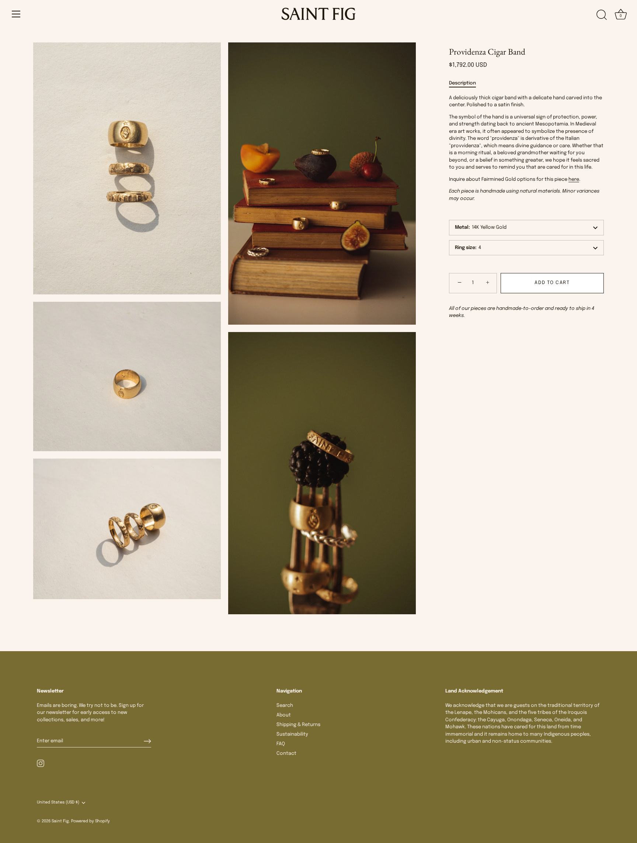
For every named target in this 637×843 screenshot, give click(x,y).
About (283, 715)
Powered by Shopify (90, 821)
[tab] (466, 83)
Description (462, 83)
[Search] (602, 15)
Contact (286, 753)
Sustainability (292, 734)
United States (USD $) (58, 802)
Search (284, 705)
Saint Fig (60, 821)
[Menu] (16, 14)
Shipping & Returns (298, 724)
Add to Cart (552, 282)
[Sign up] (147, 741)
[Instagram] (40, 763)
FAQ (280, 744)
